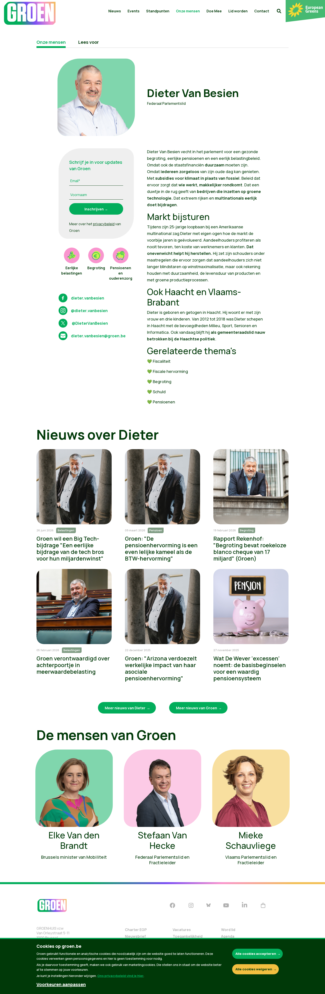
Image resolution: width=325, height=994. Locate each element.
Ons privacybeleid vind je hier (120, 976)
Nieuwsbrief (135, 936)
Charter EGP (136, 929)
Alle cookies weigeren (253, 969)
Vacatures (182, 929)
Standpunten (157, 11)
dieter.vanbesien (87, 298)
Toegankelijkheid (188, 936)
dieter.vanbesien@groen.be (98, 335)
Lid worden (238, 11)
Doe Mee (214, 11)
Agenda (227, 936)
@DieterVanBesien (89, 323)
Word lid (228, 929)
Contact (261, 11)
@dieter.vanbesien (89, 310)
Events (134, 11)
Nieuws (114, 11)
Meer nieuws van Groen (196, 708)
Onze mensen (188, 11)
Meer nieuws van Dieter (125, 708)
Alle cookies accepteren (255, 953)
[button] (279, 11)
